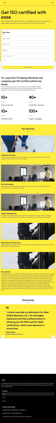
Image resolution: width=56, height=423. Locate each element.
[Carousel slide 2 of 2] (30, 180)
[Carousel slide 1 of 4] (23, 151)
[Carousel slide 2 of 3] (28, 238)
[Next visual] (53, 336)
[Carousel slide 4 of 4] (33, 151)
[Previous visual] (2, 336)
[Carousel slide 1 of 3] (25, 238)
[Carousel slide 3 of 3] (31, 238)
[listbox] (28, 396)
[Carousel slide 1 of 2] (26, 180)
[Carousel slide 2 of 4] (26, 151)
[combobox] (28, 62)
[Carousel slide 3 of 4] (30, 151)
